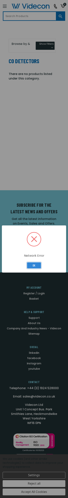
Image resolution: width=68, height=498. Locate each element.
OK (34, 265)
